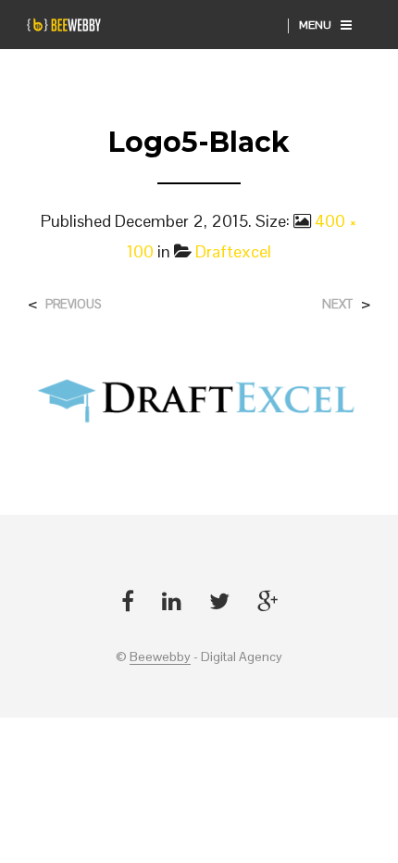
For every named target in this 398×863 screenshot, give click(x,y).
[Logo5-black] (199, 396)
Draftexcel (233, 251)
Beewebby (160, 657)
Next (337, 304)
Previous (73, 304)
